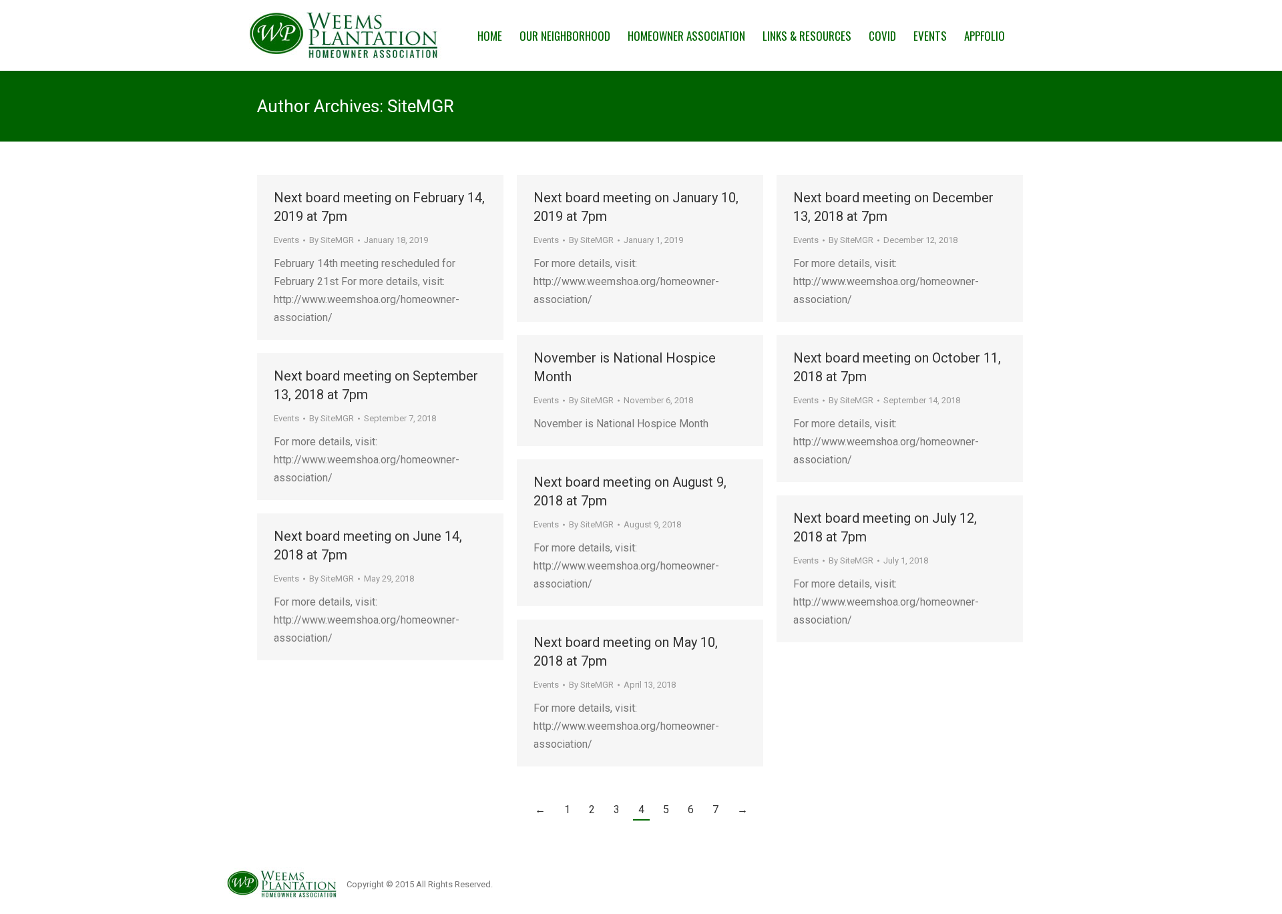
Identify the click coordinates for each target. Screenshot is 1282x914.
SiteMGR (420, 106)
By (331, 240)
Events (286, 240)
